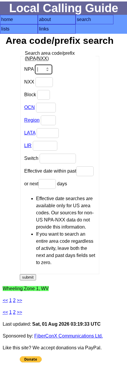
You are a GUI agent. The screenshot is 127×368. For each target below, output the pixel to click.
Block (30, 94)
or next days (45, 183)
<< (5, 300)
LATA (29, 132)
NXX (29, 81)
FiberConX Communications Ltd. (68, 335)
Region (32, 120)
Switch (32, 158)
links (44, 28)
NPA (29, 69)
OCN (29, 107)
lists (5, 28)
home (7, 19)
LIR (28, 145)
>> (19, 300)
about (45, 19)
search (84, 19)
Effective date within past (50, 170)
